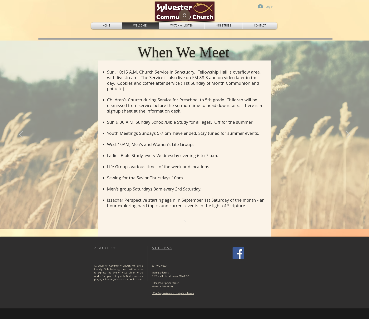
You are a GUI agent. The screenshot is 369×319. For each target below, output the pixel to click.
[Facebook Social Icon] (238, 253)
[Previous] (21, 135)
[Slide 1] (184, 221)
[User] (184, 15)
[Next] (348, 135)
